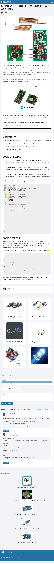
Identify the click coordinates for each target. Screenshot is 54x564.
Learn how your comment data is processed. (38, 409)
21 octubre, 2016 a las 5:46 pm (12, 435)
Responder (5, 430)
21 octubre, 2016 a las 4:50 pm (12, 415)
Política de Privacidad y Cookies (12, 557)
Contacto (3, 557)
